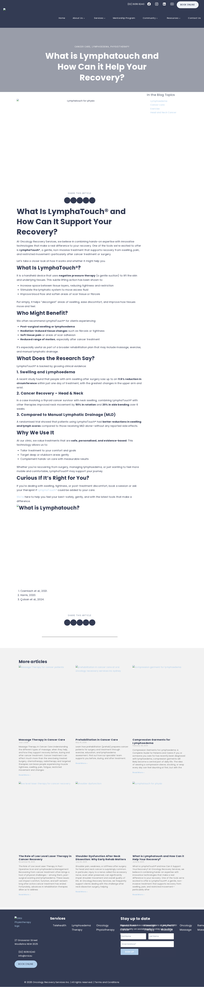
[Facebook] (149, 4)
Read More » (25, 775)
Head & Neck (70, 393)
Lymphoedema (100, 46)
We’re (20, 497)
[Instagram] (156, 4)
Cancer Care (82, 46)
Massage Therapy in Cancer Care (42, 739)
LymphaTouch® (47, 490)
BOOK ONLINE (187, 4)
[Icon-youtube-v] (147, 970)
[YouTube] (172, 4)
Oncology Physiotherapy (105, 927)
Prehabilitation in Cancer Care (97, 739)
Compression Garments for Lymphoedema (151, 741)
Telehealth (59, 925)
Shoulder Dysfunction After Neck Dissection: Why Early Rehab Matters (101, 857)
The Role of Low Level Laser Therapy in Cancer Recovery (45, 857)
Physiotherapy (119, 46)
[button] (67, 200)
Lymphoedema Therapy (81, 927)
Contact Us (194, 18)
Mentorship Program (124, 18)
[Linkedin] (164, 4)
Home (62, 18)
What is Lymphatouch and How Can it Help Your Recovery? (158, 857)
